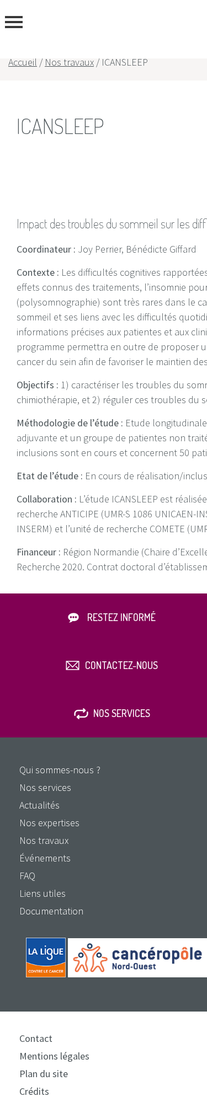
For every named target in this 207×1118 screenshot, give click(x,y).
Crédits (34, 1091)
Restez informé (121, 617)
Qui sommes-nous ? (59, 769)
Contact (35, 1038)
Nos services (121, 713)
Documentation (51, 911)
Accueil (22, 62)
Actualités (39, 805)
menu (14, 22)
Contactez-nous (121, 665)
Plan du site (43, 1073)
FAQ (27, 875)
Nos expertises (49, 822)
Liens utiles (42, 893)
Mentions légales (54, 1056)
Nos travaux (69, 62)
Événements (45, 858)
